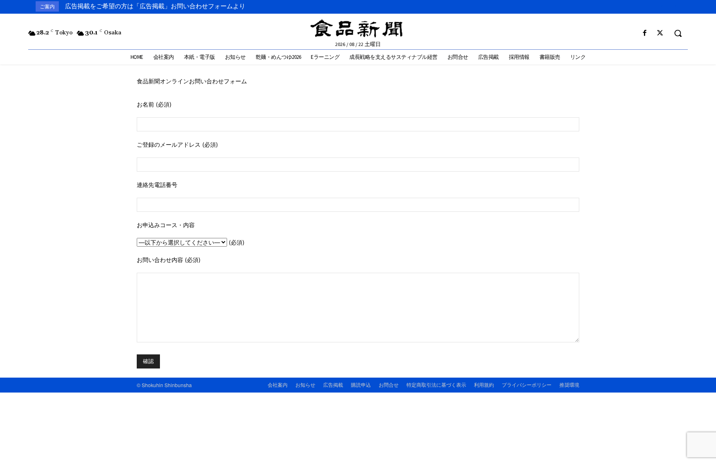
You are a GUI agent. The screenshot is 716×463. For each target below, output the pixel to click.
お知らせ (305, 384)
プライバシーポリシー (527, 384)
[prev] (662, 6)
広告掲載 (333, 384)
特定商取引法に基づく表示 (436, 384)
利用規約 (484, 384)
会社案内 (278, 384)
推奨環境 (569, 384)
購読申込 (361, 384)
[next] (675, 6)
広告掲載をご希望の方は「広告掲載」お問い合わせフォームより (155, 6)
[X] (660, 33)
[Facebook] (645, 33)
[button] (678, 33)
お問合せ (389, 384)
